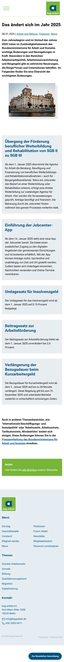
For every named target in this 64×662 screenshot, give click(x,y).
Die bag (6, 526)
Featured (44, 33)
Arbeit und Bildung (27, 33)
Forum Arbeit (40, 531)
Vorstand (7, 536)
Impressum (43, 637)
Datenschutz (56, 637)
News (54, 33)
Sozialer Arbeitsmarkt (13, 563)
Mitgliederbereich (42, 541)
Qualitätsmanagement (14, 578)
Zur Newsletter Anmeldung (45, 656)
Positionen (39, 526)
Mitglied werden (10, 541)
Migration (7, 583)
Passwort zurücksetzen (46, 546)
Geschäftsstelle (10, 531)
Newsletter (39, 536)
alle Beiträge (29, 469)
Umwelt (6, 568)
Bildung (6, 573)
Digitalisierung (10, 588)
